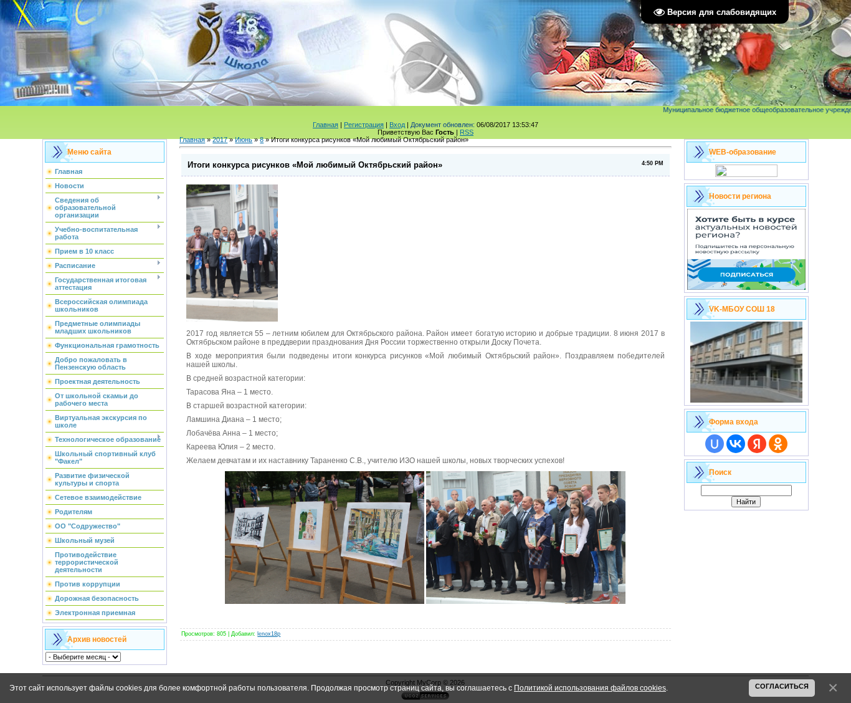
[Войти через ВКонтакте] (735, 443)
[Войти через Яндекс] (757, 443)
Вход (397, 124)
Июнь (243, 139)
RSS (466, 132)
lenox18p (268, 634)
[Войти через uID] (714, 443)
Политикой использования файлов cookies (590, 688)
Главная (325, 124)
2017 (219, 139)
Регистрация (364, 124)
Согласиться (782, 686)
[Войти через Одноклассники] (778, 443)
